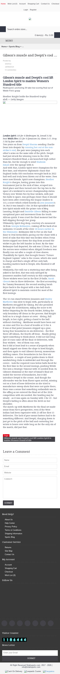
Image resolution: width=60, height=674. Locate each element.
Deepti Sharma (30, 144)
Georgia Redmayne (20, 226)
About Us (9, 519)
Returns (8, 547)
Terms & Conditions (13, 530)
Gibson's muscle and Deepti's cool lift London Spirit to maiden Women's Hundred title (27, 439)
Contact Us (9, 554)
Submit (31, 658)
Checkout (9, 572)
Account (8, 565)
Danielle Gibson (33, 211)
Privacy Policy (11, 526)
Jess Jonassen (47, 203)
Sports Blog (14, 46)
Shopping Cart (11, 568)
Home (4, 46)
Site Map (8, 551)
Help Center (10, 523)
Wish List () (10, 575)
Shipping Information (13, 533)
